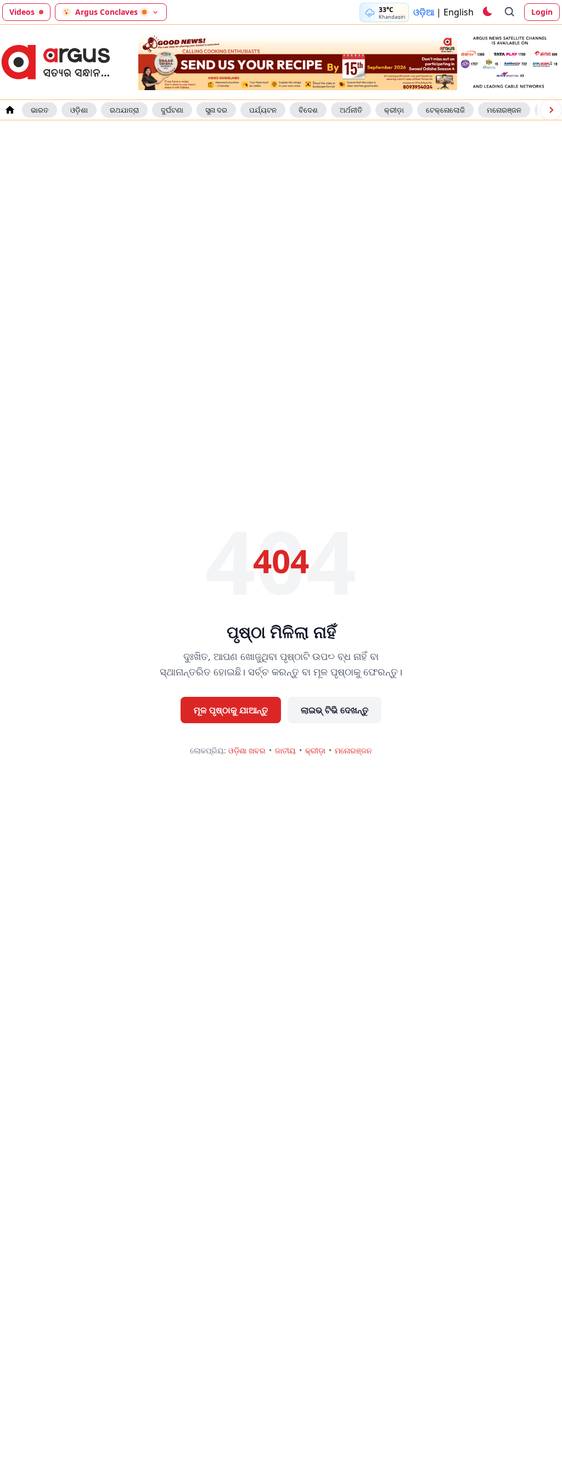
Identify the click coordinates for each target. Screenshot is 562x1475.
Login (542, 12)
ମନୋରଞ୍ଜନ (504, 110)
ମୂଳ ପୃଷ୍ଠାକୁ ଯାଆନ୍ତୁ (231, 710)
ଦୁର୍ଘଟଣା (172, 110)
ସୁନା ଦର (216, 110)
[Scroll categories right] (551, 110)
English (458, 12)
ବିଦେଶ (308, 110)
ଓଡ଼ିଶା (79, 110)
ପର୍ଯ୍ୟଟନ (263, 110)
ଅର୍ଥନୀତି (351, 110)
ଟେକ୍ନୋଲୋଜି (445, 110)
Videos (22, 12)
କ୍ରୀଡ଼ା (394, 110)
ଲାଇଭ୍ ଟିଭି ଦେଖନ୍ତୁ (334, 710)
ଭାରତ (39, 110)
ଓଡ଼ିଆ (423, 12)
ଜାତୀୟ (285, 750)
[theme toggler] (487, 12)
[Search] (510, 12)
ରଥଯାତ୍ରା (124, 110)
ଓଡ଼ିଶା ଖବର (247, 750)
